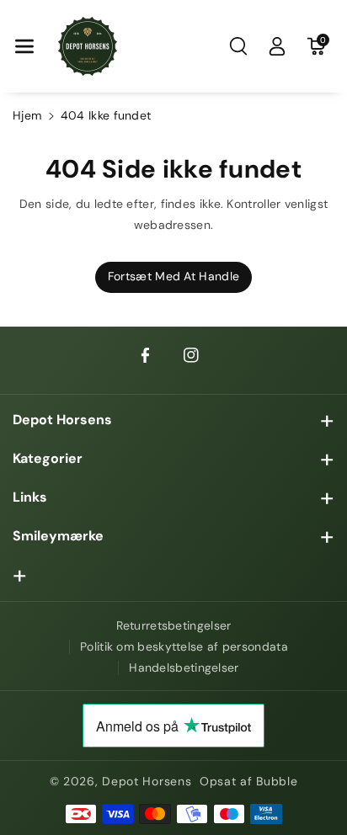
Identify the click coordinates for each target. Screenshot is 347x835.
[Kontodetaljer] (277, 46)
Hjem (27, 115)
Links (30, 497)
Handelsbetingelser (183, 667)
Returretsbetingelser (174, 625)
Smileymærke (58, 536)
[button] (24, 46)
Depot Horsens (62, 419)
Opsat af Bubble (249, 781)
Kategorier (48, 458)
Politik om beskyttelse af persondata (184, 646)
